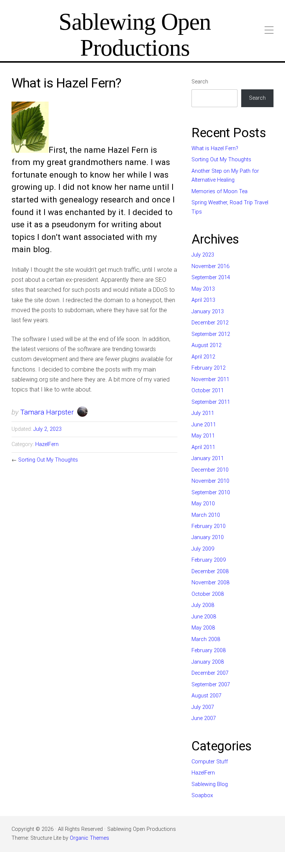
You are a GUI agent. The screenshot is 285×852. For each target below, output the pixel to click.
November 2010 (210, 481)
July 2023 (202, 255)
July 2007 (202, 707)
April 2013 (203, 300)
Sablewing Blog (209, 784)
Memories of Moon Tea (219, 191)
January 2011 (207, 458)
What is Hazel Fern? (214, 148)
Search (199, 82)
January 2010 (207, 537)
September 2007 (210, 684)
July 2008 (202, 605)
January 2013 (207, 311)
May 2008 (203, 628)
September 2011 (210, 402)
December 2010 (210, 470)
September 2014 (210, 277)
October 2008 (207, 594)
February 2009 (208, 560)
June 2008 (203, 617)
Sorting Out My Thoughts (48, 460)
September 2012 (210, 334)
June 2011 (203, 425)
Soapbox (202, 795)
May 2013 (203, 289)
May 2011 (203, 436)
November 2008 (210, 582)
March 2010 (205, 515)
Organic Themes (89, 838)
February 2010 (208, 526)
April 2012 (203, 357)
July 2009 (202, 549)
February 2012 (208, 368)
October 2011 (207, 390)
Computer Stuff (209, 762)
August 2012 (206, 345)
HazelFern (47, 444)
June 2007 (203, 718)
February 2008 (208, 650)
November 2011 (210, 379)
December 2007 (210, 673)
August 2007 (206, 696)
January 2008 (207, 662)
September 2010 (210, 492)
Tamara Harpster (47, 412)
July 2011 (202, 413)
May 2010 (203, 504)
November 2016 (210, 266)
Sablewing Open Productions (135, 35)
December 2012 (210, 323)
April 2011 (203, 447)
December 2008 (210, 571)
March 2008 (205, 639)
